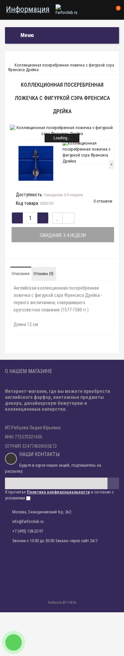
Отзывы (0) (43, 273)
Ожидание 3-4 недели (63, 235)
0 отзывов (103, 201)
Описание (20, 273)
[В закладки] (57, 218)
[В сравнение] (68, 218)
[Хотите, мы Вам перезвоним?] (13, 642)
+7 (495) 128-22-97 (27, 531)
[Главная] (11, 61)
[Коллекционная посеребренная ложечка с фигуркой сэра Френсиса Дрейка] (62, 131)
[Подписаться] (113, 483)
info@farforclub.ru (28, 521)
